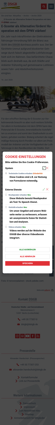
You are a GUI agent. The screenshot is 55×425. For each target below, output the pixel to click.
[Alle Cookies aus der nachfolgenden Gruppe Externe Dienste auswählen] (44, 189)
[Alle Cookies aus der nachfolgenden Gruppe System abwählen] (47, 168)
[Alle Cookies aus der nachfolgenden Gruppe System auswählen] (44, 168)
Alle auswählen (27, 249)
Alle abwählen (27, 256)
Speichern (27, 263)
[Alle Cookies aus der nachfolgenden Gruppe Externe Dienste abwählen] (47, 189)
